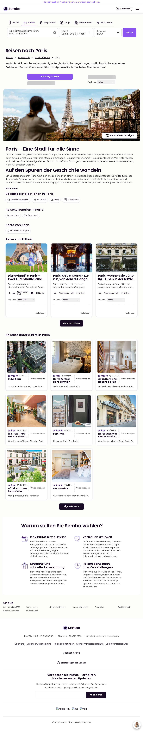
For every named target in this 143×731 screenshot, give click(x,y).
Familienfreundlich (19, 200)
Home (9, 57)
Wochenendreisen (11, 611)
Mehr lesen (12, 188)
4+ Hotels (41, 200)
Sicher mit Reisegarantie (90, 644)
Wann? (65, 31)
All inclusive (73, 200)
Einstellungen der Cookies (73, 663)
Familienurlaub (31, 215)
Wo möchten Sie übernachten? (24, 31)
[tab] (14, 23)
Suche (129, 32)
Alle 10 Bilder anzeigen (121, 135)
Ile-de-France (42, 57)
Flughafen (92, 82)
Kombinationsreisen (80, 607)
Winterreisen (31, 607)
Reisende (101, 31)
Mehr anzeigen (71, 323)
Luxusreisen (13, 215)
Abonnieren (96, 695)
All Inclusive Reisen (57, 607)
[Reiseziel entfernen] (54, 32)
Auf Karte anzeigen (19, 231)
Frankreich (24, 57)
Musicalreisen (32, 611)
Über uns (19, 644)
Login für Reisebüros (117, 644)
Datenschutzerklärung (39, 644)
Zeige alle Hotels (71, 506)
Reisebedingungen (64, 644)
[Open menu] (137, 9)
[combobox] (30, 33)
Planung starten (50, 77)
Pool (56, 200)
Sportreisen (100, 607)
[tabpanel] (71, 32)
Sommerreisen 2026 (11, 607)
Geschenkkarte (71, 653)
